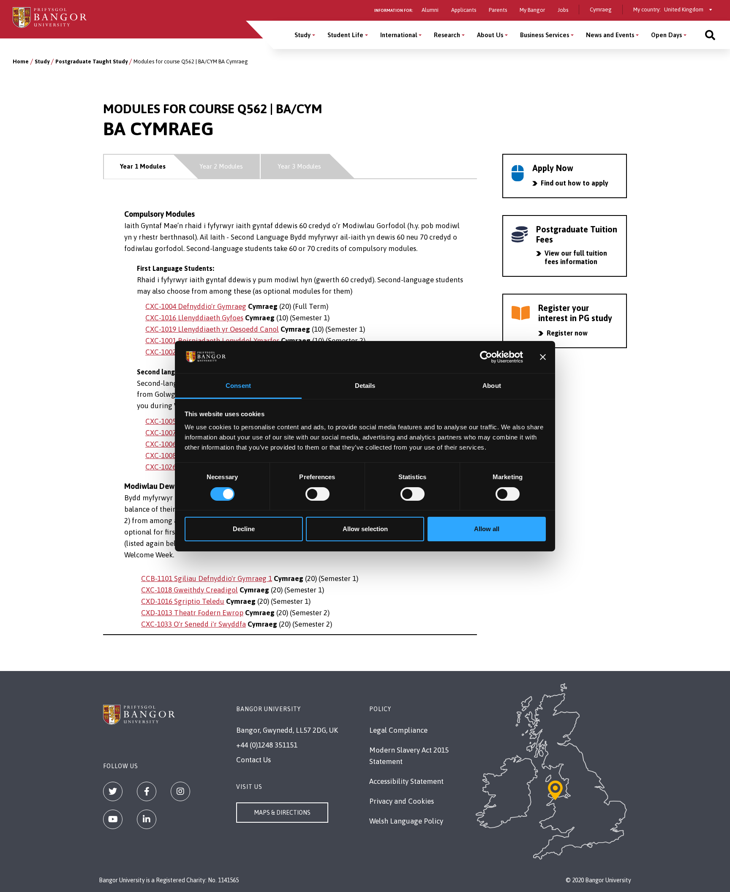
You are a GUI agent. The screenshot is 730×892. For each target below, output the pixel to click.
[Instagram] (180, 791)
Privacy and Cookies (401, 801)
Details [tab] (365, 385)
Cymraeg (601, 9)
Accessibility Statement (406, 781)
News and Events (610, 34)
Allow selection (365, 528)
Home (21, 61)
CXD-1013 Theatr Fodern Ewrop (192, 612)
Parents (498, 10)
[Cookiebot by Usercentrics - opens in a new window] (486, 357)
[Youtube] (113, 819)
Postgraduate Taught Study (91, 61)
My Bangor (532, 10)
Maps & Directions (282, 812)
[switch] (317, 494)
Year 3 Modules (299, 166)
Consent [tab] (238, 385)
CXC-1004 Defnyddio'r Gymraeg (195, 306)
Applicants (463, 10)
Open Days (666, 34)
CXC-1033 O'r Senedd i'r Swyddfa (193, 624)
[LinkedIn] (146, 819)
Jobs (563, 10)
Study (302, 34)
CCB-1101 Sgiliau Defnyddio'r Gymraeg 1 (206, 578)
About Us (490, 34)
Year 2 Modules (221, 166)
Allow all (486, 528)
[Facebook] (146, 791)
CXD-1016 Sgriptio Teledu (182, 601)
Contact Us (253, 760)
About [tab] (491, 385)
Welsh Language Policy (406, 821)
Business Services (544, 34)
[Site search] (710, 35)
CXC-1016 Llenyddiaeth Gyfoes (194, 318)
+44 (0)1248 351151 (266, 745)
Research (447, 34)
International (398, 34)
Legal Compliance (398, 730)
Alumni (430, 10)
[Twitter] (113, 791)
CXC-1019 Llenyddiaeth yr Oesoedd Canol (212, 329)
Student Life (345, 34)
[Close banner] (543, 357)
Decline (244, 528)
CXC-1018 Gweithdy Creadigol (189, 590)
